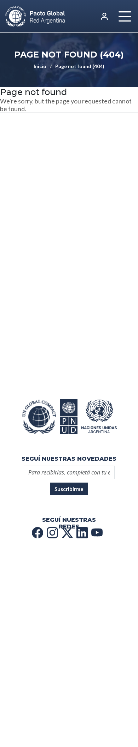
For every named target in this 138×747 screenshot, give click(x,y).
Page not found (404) (79, 66)
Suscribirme (69, 489)
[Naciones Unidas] (69, 416)
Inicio (40, 66)
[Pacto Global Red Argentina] (39, 416)
